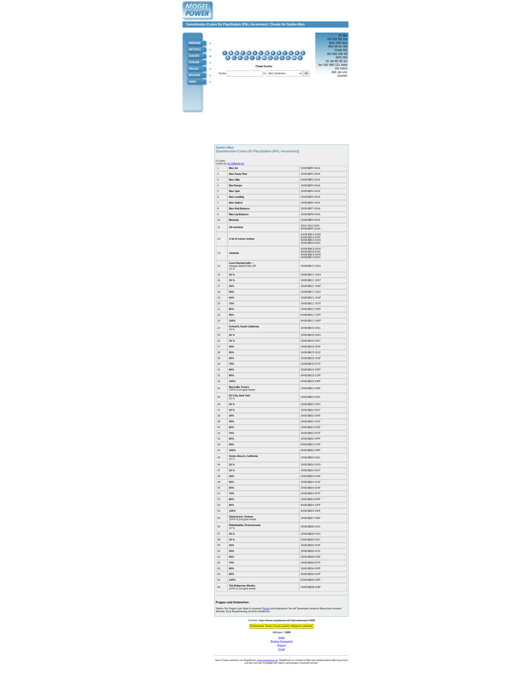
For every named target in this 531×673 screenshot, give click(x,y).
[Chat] (281, 649)
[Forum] (281, 645)
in (264, 73)
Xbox (344, 42)
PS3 (335, 39)
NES (345, 57)
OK (306, 73)
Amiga (344, 64)
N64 (345, 46)
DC (327, 61)
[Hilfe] (281, 638)
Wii (336, 46)
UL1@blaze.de (235, 163)
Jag (339, 71)
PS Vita (338, 50)
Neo (320, 64)
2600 (333, 71)
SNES (339, 57)
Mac (345, 35)
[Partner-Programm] (281, 641)
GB (345, 53)
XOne (332, 42)
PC (340, 35)
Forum (266, 608)
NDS (334, 53)
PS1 (345, 39)
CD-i (337, 64)
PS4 (330, 39)
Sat (332, 61)
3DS (329, 53)
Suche (222, 73)
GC (340, 46)
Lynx (344, 71)
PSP (345, 50)
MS (340, 61)
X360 (338, 42)
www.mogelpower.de (267, 660)
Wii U (331, 46)
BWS (331, 64)
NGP (325, 64)
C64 (337, 68)
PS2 (340, 39)
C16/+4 (343, 68)
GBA (340, 53)
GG (345, 61)
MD (336, 61)
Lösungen (342, 75)
